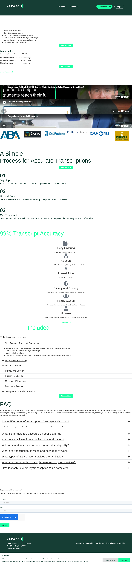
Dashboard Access (14, 386)
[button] (66, 343)
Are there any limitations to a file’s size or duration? (33, 439)
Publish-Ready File (14, 376)
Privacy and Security (14, 371)
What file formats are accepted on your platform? (31, 433)
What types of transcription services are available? (32, 456)
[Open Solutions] (66, 7)
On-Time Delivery (13, 365)
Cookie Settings (110, 560)
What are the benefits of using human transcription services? (39, 462)
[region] (66, 558)
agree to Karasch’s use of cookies (78, 561)
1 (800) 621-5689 (13, 548)
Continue (124, 560)
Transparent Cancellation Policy (20, 391)
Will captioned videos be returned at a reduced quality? (35, 445)
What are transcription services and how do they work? (35, 450)
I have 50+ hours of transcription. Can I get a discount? (35, 421)
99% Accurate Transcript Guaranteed (22, 343)
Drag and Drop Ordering (16, 360)
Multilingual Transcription (16, 381)
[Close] (130, 554)
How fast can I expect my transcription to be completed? (36, 467)
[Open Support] (77, 7)
